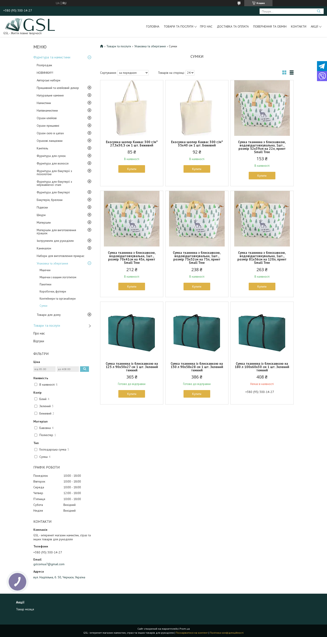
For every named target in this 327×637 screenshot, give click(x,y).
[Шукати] (319, 11)
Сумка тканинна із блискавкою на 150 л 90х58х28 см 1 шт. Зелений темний (197, 367)
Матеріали (44, 222)
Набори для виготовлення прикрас (60, 256)
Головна (152, 26)
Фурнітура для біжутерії (53, 192)
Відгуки (38, 341)
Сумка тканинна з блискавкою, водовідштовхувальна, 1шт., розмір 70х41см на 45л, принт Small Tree (132, 257)
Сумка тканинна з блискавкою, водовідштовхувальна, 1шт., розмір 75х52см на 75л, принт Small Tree (197, 257)
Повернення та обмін (270, 26)
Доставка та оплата (233, 26)
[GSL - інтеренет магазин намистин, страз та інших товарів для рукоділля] (30, 24)
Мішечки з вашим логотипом (58, 277)
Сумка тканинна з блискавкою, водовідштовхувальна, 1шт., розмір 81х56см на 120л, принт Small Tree (262, 257)
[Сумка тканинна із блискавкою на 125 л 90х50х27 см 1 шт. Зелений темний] (131, 329)
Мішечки (45, 270)
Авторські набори (48, 80)
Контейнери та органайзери (58, 298)
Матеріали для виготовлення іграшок (56, 231)
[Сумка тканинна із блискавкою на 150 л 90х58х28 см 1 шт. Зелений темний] (197, 329)
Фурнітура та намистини (51, 57)
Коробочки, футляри (53, 291)
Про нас (206, 26)
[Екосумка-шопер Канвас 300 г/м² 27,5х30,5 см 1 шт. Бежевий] (131, 108)
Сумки (43, 306)
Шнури (41, 215)
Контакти (298, 26)
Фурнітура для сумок (51, 156)
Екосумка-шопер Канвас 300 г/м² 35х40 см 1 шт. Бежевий (197, 143)
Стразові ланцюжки (50, 141)
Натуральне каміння (50, 95)
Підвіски (42, 207)
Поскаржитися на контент (192, 632)
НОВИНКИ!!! (45, 73)
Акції (314, 26)
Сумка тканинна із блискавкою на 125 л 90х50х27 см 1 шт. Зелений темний (132, 367)
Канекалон (44, 248)
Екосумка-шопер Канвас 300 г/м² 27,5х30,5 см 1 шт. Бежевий (131, 143)
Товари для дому (49, 315)
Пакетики (45, 284)
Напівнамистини (47, 110)
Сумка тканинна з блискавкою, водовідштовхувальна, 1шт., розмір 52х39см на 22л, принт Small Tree (262, 147)
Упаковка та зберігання (52, 263)
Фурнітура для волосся (53, 163)
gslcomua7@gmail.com (49, 564)
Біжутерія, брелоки (50, 200)
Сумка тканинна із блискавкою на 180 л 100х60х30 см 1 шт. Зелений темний (262, 367)
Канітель (42, 148)
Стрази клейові (47, 118)
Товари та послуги (178, 26)
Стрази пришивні (48, 126)
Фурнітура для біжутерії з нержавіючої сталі (54, 183)
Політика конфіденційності (227, 632)
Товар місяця (25, 609)
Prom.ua (185, 628)
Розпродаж (44, 65)
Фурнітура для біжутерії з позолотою (54, 172)
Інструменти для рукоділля (55, 241)
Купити (131, 169)
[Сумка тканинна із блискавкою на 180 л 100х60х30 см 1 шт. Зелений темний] (262, 329)
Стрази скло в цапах (50, 133)
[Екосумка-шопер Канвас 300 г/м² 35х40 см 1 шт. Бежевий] (197, 108)
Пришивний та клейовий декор (58, 88)
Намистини (44, 103)
